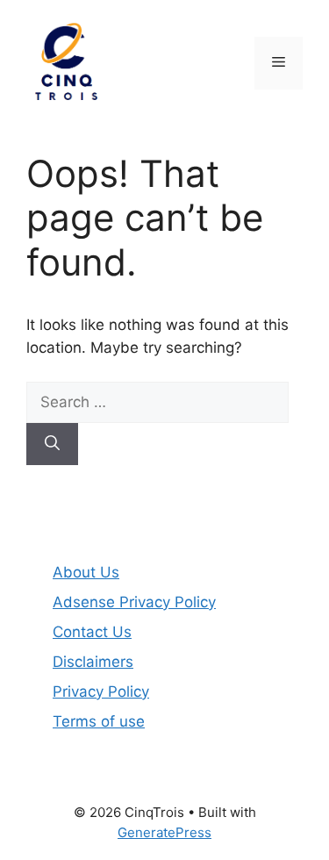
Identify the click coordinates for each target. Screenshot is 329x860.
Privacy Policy (101, 691)
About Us (86, 572)
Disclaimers (93, 661)
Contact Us (92, 632)
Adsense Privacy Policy (134, 602)
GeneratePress (164, 832)
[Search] (52, 444)
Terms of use (99, 721)
